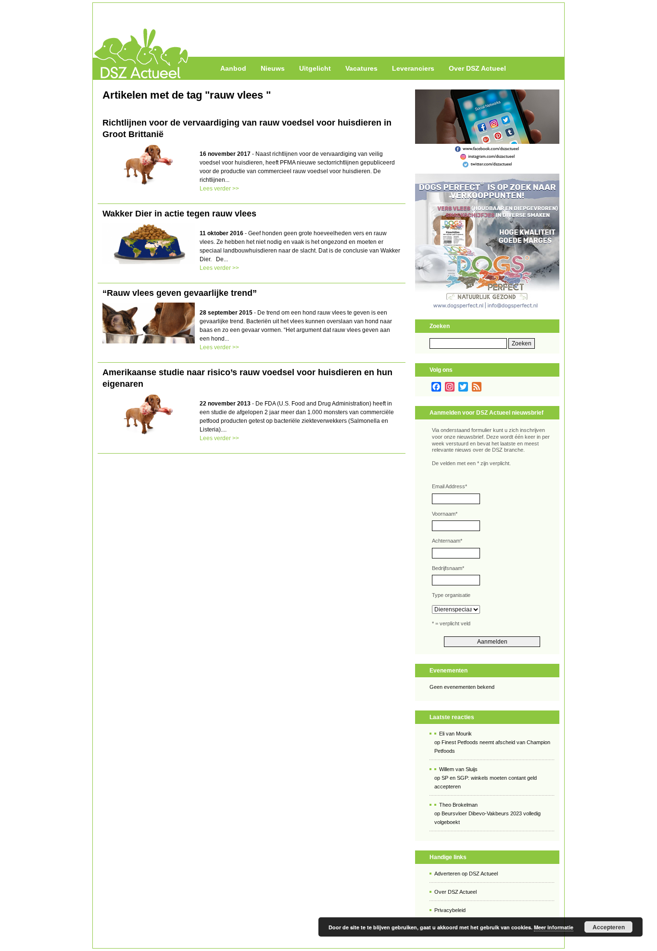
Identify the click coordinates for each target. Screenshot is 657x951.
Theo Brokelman (458, 805)
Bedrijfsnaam (448, 568)
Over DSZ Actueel (477, 68)
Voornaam (444, 514)
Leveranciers (413, 68)
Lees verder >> (219, 188)
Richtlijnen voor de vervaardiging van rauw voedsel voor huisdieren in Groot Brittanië (247, 128)
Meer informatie (553, 927)
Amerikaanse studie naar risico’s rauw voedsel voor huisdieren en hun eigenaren (247, 378)
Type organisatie (451, 595)
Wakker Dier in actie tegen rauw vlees (179, 213)
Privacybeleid (450, 910)
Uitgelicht (315, 68)
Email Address (449, 486)
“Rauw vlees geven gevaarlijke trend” (179, 293)
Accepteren (609, 927)
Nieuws (273, 68)
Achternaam (447, 541)
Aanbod (233, 68)
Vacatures (361, 68)
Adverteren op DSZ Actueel (466, 873)
